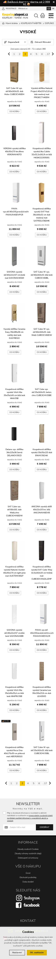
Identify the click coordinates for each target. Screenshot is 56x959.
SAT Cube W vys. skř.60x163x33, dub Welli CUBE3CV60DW (41, 332)
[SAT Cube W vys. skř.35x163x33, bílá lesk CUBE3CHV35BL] (41, 731)
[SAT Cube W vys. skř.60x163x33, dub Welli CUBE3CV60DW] (41, 313)
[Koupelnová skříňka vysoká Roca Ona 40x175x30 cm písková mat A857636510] (14, 731)
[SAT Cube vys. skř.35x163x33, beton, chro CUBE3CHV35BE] (41, 373)
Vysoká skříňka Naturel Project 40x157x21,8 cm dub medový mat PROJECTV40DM (42, 93)
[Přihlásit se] (3, 8)
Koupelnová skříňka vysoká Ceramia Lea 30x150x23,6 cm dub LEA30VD (41, 692)
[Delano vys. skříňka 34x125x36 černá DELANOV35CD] (14, 433)
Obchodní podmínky (28, 877)
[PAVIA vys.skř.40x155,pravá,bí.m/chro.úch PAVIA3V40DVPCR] (14, 192)
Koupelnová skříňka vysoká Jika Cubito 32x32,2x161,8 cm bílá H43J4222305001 (42, 153)
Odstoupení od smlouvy (28, 858)
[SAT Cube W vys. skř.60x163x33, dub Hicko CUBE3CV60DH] (14, 72)
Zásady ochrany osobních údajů (28, 853)
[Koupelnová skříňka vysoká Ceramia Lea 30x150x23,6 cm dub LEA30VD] (41, 671)
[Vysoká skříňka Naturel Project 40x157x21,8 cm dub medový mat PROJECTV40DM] (41, 72)
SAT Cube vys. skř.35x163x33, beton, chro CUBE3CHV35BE (42, 392)
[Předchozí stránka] (9, 54)
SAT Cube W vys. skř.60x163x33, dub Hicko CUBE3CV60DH (14, 91)
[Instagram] (28, 897)
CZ (49, 8)
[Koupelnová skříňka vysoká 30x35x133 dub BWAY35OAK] (41, 433)
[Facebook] (28, 905)
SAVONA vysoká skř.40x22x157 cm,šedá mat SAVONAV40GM (14, 274)
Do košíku (14, 111)
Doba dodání (28, 882)
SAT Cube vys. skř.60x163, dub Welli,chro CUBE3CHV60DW (14, 511)
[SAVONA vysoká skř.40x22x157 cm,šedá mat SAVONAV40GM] (14, 256)
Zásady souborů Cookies (28, 849)
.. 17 (48, 54)
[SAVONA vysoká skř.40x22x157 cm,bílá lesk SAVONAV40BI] (14, 614)
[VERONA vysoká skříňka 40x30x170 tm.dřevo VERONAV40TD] (14, 132)
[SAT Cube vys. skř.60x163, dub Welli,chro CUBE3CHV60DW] (14, 490)
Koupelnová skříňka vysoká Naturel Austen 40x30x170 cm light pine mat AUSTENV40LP (14, 571)
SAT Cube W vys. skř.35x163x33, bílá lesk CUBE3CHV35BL (42, 750)
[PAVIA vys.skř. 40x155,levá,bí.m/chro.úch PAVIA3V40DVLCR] (41, 614)
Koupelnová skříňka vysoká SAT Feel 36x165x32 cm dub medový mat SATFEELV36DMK (42, 214)
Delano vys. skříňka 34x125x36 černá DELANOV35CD (14, 452)
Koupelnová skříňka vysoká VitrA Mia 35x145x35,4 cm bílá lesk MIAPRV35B (14, 692)
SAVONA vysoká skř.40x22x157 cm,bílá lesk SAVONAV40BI (14, 633)
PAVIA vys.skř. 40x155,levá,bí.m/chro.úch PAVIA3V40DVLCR (42, 633)
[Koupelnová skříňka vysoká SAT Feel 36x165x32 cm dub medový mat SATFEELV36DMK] (41, 192)
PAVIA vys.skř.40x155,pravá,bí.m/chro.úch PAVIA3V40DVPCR (15, 211)
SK (53, 8)
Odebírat (44, 827)
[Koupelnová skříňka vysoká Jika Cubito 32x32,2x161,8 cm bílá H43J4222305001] (41, 132)
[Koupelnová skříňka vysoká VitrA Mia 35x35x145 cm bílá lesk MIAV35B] (14, 373)
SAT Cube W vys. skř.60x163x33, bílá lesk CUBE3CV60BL (42, 274)
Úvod (28, 873)
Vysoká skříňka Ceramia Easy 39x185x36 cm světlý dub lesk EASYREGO (14, 334)
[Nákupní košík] (42, 15)
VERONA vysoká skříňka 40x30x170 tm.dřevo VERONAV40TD (14, 151)
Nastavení (17, 952)
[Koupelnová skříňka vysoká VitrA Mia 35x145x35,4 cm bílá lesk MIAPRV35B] (14, 671)
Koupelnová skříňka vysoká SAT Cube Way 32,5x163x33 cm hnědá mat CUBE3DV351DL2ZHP (41, 572)
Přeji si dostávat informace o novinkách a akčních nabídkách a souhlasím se (30, 817)
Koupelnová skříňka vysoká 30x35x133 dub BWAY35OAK (41, 452)
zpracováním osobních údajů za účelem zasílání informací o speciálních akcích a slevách (30, 818)
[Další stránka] (53, 54)
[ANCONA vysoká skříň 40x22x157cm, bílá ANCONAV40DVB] (41, 490)
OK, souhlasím (37, 952)
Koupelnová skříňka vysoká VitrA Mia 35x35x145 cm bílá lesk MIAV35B (14, 394)
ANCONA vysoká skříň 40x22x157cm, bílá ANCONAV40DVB (41, 509)
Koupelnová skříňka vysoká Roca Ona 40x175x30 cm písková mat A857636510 (14, 752)
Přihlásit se (22, 8)
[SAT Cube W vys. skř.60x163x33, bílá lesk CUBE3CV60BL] (41, 256)
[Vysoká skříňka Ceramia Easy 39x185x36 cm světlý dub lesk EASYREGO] (14, 313)
